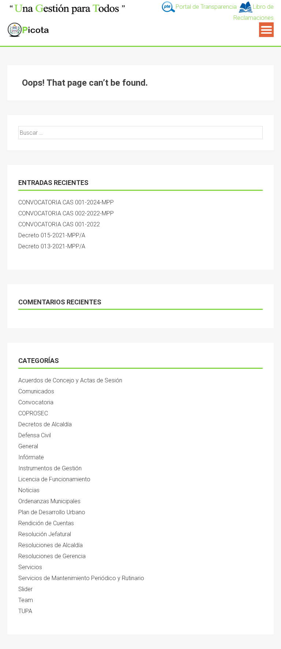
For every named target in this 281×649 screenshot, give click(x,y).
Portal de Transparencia (207, 6)
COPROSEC (33, 413)
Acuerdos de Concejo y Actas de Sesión (70, 380)
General (28, 446)
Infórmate (31, 457)
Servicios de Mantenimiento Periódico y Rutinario (81, 578)
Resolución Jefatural (44, 534)
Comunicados (36, 391)
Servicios (30, 567)
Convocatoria (35, 402)
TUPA (25, 611)
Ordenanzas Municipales (49, 501)
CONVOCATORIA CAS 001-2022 (59, 224)
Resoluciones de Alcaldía (50, 545)
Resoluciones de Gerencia (52, 556)
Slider (25, 589)
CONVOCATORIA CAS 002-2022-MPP (66, 213)
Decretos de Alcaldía (45, 424)
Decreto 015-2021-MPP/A (51, 235)
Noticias (29, 490)
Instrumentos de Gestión (50, 468)
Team (25, 600)
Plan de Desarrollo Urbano (51, 512)
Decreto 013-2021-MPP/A (51, 246)
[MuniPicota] (67, 7)
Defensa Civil (34, 435)
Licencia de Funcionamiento (54, 479)
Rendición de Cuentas (46, 523)
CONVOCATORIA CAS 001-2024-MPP (66, 202)
